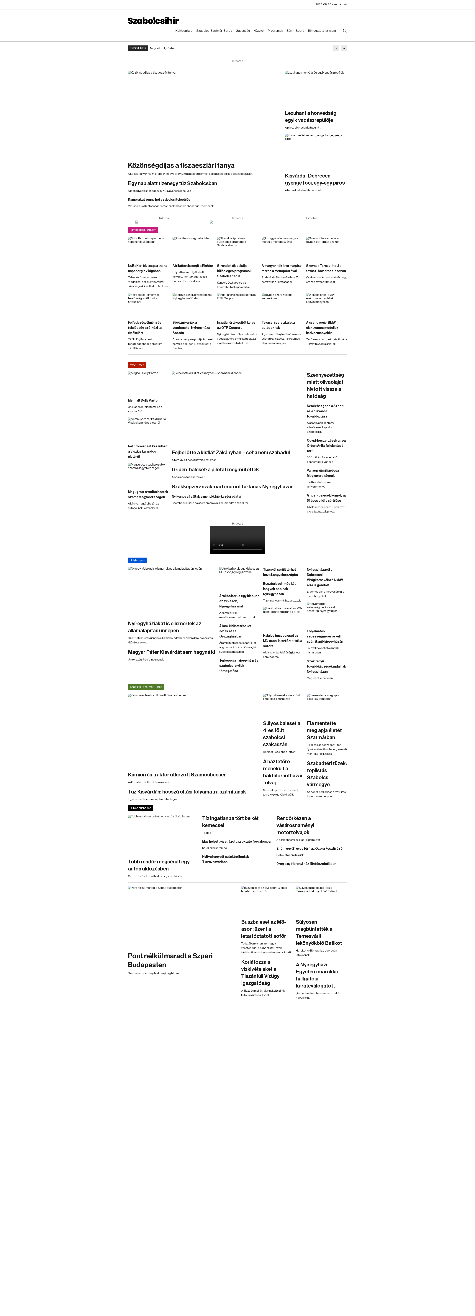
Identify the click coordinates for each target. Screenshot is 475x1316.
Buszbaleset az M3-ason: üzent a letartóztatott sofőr (263, 929)
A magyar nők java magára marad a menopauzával (281, 268)
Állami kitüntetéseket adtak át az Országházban (235, 631)
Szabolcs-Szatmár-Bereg (214, 30)
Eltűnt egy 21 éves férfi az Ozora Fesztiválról (309, 848)
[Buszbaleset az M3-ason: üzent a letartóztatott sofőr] (266, 900)
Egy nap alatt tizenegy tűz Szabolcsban (172, 183)
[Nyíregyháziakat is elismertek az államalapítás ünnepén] (172, 591)
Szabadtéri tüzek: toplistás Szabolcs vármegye (327, 774)
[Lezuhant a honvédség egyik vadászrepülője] (316, 88)
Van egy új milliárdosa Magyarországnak (323, 473)
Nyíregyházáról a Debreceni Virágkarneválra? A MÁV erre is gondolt (325, 577)
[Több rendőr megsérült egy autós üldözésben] (163, 835)
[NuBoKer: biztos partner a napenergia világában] (148, 248)
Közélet (259, 30)
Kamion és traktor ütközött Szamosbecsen (177, 774)
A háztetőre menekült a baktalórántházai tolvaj (282, 772)
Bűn (289, 30)
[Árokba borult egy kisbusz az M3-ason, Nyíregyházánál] (239, 578)
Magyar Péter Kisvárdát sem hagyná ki (171, 652)
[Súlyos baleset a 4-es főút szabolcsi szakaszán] (283, 705)
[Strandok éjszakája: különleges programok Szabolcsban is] (237, 248)
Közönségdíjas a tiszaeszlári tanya (181, 165)
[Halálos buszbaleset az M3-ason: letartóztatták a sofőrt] (283, 618)
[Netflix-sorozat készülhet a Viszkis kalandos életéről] (148, 429)
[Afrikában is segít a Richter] (193, 248)
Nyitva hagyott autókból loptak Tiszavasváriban (225, 859)
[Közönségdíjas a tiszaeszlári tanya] (204, 114)
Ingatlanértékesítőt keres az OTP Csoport (236, 325)
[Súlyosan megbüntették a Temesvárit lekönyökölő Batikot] (321, 900)
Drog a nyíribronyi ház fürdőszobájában (306, 863)
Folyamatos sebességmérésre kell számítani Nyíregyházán (325, 636)
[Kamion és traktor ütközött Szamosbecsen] (193, 731)
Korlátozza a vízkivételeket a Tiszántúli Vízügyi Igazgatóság (261, 973)
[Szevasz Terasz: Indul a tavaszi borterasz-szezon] (326, 248)
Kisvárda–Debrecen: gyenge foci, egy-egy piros (315, 179)
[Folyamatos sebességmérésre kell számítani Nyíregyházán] (327, 613)
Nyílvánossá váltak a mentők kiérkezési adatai (206, 496)
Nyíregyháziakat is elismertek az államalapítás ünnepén (164, 627)
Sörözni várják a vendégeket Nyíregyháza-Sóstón (192, 328)
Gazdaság (243, 30)
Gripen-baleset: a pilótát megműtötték (215, 469)
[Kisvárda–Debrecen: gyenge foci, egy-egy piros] (316, 151)
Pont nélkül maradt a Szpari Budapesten (170, 960)
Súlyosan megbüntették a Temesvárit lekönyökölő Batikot (319, 932)
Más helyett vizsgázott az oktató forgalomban (237, 841)
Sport (300, 30)
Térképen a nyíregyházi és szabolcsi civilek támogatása (238, 666)
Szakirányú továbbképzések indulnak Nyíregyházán (326, 666)
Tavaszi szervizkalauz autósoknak (278, 325)
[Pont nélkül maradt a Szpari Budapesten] (183, 917)
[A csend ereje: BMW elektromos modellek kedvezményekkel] (326, 304)
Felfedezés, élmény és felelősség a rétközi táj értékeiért (145, 328)
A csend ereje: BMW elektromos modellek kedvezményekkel (322, 328)
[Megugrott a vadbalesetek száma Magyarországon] (148, 474)
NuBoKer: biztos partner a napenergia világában (147, 268)
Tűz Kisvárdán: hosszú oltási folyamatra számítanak (187, 791)
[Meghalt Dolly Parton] (148, 383)
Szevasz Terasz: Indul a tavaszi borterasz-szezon (326, 268)
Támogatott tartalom (321, 30)
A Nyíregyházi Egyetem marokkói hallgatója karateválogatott (318, 975)
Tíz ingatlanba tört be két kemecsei (230, 822)
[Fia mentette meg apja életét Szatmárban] (327, 705)
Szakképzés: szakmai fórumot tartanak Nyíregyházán (233, 486)
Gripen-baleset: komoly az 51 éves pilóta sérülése (327, 498)
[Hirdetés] (163, 222)
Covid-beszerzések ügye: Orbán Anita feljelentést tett (326, 446)
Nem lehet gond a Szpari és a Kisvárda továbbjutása (325, 411)
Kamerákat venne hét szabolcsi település (159, 199)
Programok (275, 30)
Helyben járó (184, 30)
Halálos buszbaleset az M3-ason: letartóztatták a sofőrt (282, 641)
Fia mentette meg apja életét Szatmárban (324, 730)
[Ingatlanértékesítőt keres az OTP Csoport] (237, 304)
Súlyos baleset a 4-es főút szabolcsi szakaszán (281, 734)
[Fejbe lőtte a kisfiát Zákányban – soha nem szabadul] (237, 408)
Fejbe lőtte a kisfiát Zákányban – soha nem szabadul (231, 452)
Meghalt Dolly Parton (162, 48)
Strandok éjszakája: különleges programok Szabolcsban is (234, 271)
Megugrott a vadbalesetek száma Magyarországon (148, 494)
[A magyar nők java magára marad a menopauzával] (282, 248)
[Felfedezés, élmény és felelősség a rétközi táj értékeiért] (148, 304)
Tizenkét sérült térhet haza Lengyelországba (280, 572)
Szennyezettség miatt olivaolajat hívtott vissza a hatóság (325, 385)
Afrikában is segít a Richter (193, 265)
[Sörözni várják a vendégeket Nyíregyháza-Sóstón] (193, 304)
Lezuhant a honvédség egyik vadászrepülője (310, 117)
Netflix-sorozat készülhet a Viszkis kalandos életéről (147, 451)
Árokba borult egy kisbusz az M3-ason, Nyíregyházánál (239, 601)
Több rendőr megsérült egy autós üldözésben (159, 865)
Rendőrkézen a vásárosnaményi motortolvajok (295, 825)
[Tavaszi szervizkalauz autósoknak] (282, 304)
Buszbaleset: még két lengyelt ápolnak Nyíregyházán (279, 589)
